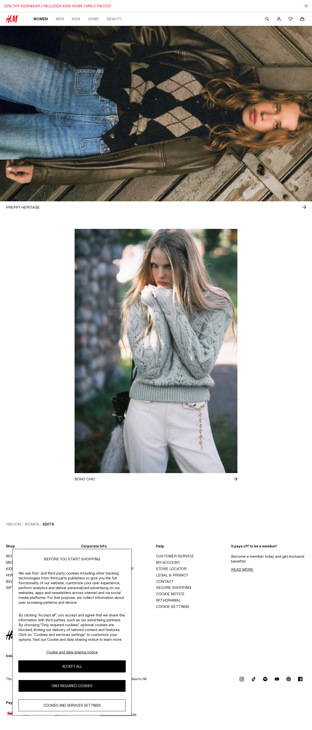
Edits (48, 524)
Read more (242, 569)
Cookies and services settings (72, 705)
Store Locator (171, 569)
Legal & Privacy (172, 575)
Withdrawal (168, 600)
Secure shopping (173, 587)
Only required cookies (72, 686)
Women (40, 19)
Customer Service (175, 556)
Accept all (72, 666)
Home (93, 19)
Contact (165, 581)
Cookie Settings (172, 606)
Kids (76, 19)
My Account (168, 562)
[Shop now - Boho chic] (231, 479)
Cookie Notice (170, 594)
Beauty (114, 19)
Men (60, 19)
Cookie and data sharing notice (72, 652)
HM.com (13, 524)
